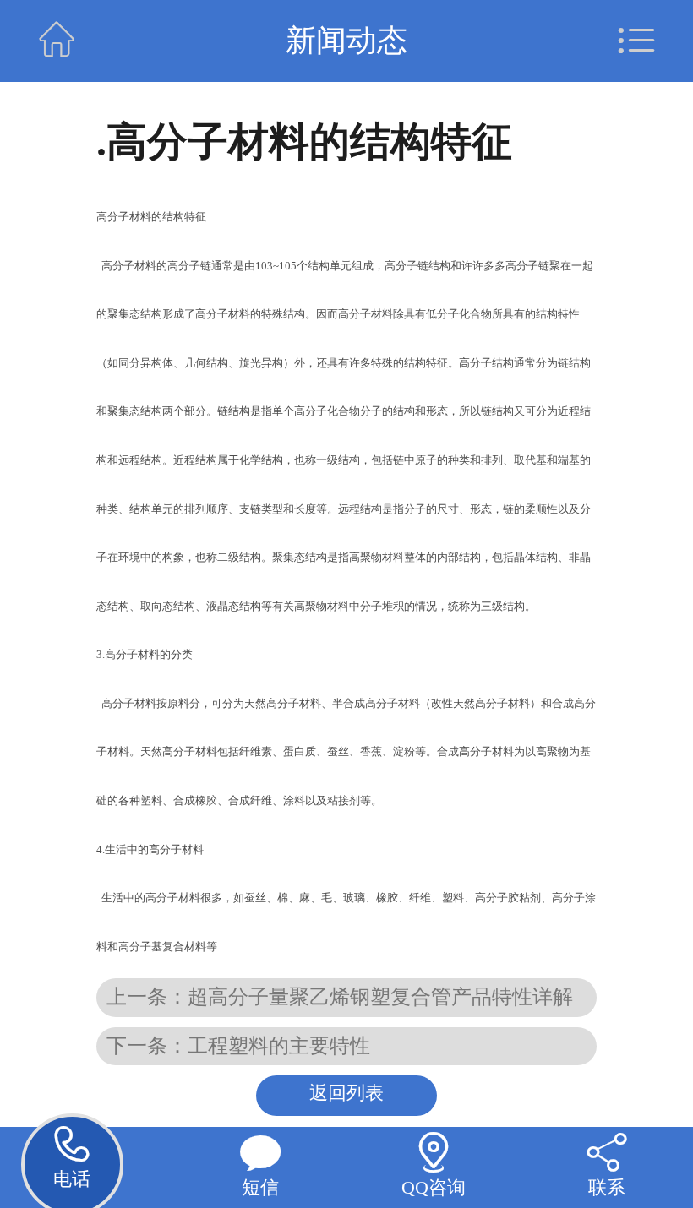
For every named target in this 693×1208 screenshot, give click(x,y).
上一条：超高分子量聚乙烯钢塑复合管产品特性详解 (339, 997)
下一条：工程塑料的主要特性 (238, 1046)
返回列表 (346, 1093)
